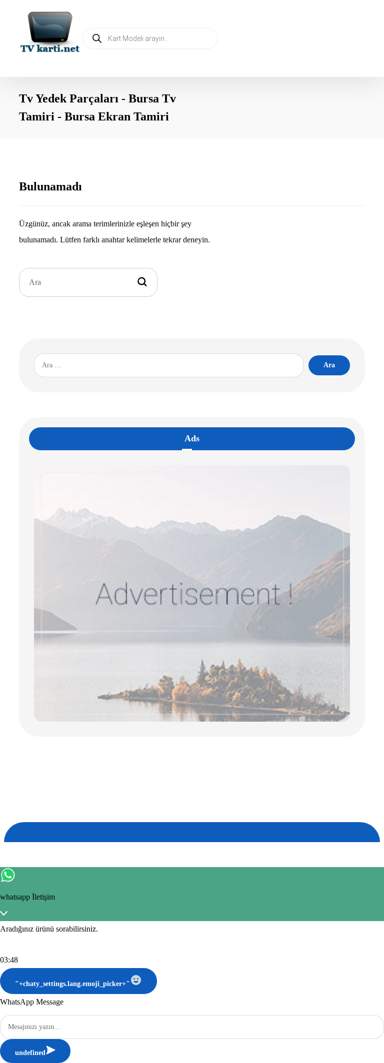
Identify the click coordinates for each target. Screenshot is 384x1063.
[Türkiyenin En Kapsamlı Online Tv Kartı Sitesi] (50, 32)
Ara (329, 365)
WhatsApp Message (32, 1002)
